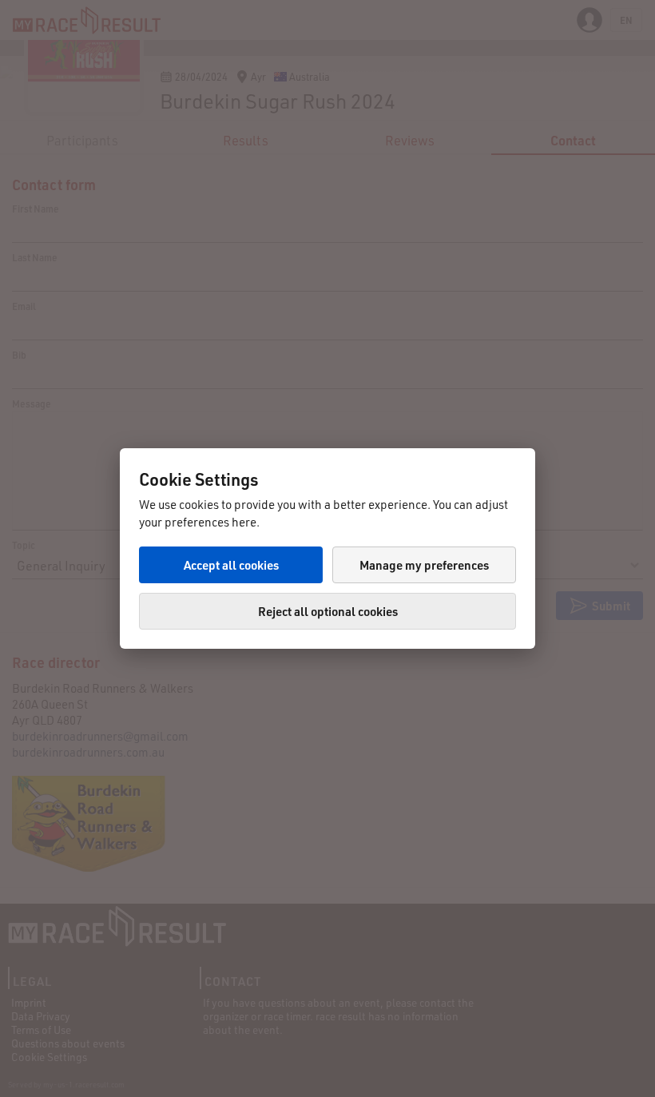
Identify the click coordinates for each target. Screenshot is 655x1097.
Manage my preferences (424, 565)
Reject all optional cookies (328, 611)
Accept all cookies (231, 565)
